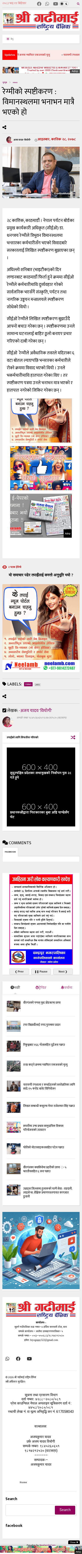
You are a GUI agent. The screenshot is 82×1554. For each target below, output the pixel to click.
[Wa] (47, 4)
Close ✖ (74, 1542)
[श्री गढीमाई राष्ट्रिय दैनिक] (40, 29)
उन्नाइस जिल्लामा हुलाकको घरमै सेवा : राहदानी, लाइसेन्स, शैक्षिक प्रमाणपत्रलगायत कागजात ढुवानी (47, 1192)
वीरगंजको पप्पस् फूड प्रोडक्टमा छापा (42, 1002)
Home (23, 1482)
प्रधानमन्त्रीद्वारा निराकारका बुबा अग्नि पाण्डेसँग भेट (39, 815)
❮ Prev (19, 971)
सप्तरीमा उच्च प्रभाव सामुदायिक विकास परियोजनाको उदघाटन (43, 1127)
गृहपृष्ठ (4, 82)
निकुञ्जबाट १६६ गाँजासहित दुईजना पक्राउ (44, 1044)
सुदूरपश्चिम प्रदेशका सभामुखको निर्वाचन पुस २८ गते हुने (40, 775)
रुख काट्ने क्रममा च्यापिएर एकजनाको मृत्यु (45, 1064)
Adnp (75, 71)
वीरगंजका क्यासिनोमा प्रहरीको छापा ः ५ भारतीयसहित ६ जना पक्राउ (44, 1169)
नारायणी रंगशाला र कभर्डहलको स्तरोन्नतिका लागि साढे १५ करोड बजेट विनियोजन (49, 1086)
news (15, 82)
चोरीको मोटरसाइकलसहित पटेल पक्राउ (43, 1147)
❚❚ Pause (41, 971)
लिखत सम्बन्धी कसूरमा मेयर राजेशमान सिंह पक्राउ (49, 1105)
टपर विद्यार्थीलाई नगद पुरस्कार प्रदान (41, 1024)
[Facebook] (39, 4)
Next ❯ (63, 971)
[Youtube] (55, 4)
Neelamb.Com (48, 1545)
